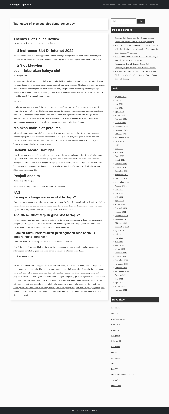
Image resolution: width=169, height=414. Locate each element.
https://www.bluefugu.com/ (122, 374)
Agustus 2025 (120, 141)
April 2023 (119, 245)
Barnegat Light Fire (20, 4)
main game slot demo (86, 280)
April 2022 (119, 282)
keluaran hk (116, 341)
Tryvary (93, 410)
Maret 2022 (120, 286)
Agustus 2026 (120, 96)
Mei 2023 (119, 241)
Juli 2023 (119, 234)
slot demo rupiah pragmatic (88, 287)
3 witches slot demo (75, 265)
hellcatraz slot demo (26, 280)
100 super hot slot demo (54, 265)
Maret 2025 (120, 160)
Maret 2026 (120, 115)
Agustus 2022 (120, 275)
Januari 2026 (120, 122)
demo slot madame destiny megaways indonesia (68, 273)
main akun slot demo (66, 280)
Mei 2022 (119, 279)
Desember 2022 (121, 260)
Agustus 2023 (120, 230)
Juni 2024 (119, 193)
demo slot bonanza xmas (92, 269)
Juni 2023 (119, 238)
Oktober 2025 (121, 134)
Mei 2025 (119, 152)
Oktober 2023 (121, 223)
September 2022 (122, 271)
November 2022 (121, 264)
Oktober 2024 (121, 178)
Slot (113, 363)
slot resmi (115, 346)
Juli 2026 (119, 100)
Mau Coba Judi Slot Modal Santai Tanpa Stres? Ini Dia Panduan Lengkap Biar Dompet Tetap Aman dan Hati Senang (137, 75)
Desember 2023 (121, 215)
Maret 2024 (120, 204)
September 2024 (122, 182)
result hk (115, 330)
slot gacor (115, 335)
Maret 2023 (120, 249)
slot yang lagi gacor (62, 291)
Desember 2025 (121, 126)
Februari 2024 (121, 208)
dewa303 (115, 313)
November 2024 (121, 174)
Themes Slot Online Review (36, 39)
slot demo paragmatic (65, 287)
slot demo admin (45, 284)
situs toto (115, 324)
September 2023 (122, 227)
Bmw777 (114, 369)
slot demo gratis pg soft (86, 284)
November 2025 (121, 130)
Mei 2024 (119, 197)
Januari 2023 (120, 256)
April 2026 (119, 111)
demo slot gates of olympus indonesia (30, 273)
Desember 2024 (121, 171)
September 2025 (122, 137)
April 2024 (119, 200)
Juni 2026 (119, 104)
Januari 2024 (120, 212)
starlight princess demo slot (84, 291)
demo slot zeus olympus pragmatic (58, 276)
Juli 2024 (119, 189)
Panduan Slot (28, 265)
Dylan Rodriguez (48, 43)
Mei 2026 (119, 108)
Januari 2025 (120, 167)
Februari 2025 (121, 163)
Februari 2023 (121, 252)
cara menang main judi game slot (66, 269)
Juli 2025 (119, 145)
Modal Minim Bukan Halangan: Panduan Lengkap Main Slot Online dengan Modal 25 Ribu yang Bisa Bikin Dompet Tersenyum (137, 49)
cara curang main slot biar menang (34, 269)
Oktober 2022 (121, 267)
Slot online (116, 385)
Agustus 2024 (120, 186)
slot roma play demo (43, 291)
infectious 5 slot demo (46, 280)
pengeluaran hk (118, 319)
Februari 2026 (121, 119)
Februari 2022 (121, 290)
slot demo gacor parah (64, 284)
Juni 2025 (119, 148)
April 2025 (119, 156)
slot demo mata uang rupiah (41, 287)
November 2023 (121, 219)
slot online (115, 307)
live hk (114, 352)
